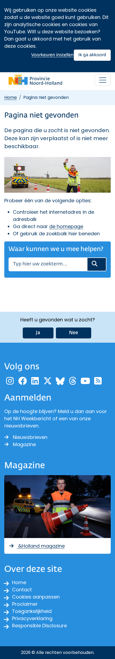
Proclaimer (25, 604)
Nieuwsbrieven (30, 437)
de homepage (66, 226)
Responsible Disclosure (39, 625)
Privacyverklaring (32, 618)
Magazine (24, 444)
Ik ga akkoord (92, 55)
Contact (22, 589)
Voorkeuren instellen (52, 55)
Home (10, 97)
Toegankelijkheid (32, 611)
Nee (73, 332)
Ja (38, 332)
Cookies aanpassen (36, 596)
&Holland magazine (41, 546)
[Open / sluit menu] (103, 80)
